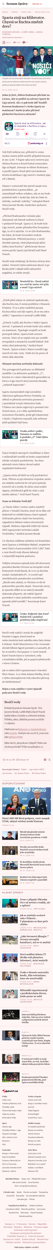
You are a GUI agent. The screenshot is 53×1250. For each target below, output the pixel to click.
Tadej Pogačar (33, 1110)
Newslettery (42, 1239)
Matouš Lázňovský (31, 1001)
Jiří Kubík (39, 909)
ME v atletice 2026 (9, 1137)
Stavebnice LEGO (13, 1209)
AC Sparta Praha (22, 773)
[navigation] (3, 4)
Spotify (13, 733)
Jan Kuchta (7, 773)
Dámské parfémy (28, 1209)
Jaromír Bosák (11, 32)
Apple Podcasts (38, 729)
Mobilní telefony (36, 1205)
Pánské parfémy (25, 1216)
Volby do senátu (8, 1114)
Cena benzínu (33, 1182)
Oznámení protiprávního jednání (25, 1233)
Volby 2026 (6, 1100)
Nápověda (42, 1224)
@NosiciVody (15, 737)
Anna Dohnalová (30, 983)
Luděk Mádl (28, 32)
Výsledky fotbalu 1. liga (11, 1130)
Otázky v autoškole (35, 1167)
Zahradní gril (22, 1199)
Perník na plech (34, 1144)
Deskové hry (14, 1212)
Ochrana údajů (41, 1227)
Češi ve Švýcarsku (9, 1164)
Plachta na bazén (30, 1192)
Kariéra (32, 1224)
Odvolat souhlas (13, 1242)
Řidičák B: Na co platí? (37, 1164)
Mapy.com (25, 1179)
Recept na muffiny (35, 1130)
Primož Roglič (33, 1114)
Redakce (18, 1227)
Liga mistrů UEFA (36, 769)
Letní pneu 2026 (34, 1153)
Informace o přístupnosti (25, 1230)
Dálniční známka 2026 (37, 1157)
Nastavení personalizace (34, 1242)
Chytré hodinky (36, 1212)
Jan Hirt (31, 1107)
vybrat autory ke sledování (11, 37)
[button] (26, 61)
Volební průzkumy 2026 (11, 1103)
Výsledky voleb (8, 1107)
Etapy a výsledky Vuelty (37, 1103)
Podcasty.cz (24, 729)
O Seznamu (21, 1224)
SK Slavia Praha (39, 773)
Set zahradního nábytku (35, 1195)
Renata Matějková (31, 931)
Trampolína (43, 1192)
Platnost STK (33, 1171)
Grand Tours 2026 (35, 1117)
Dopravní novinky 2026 (37, 1160)
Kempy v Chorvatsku (10, 1153)
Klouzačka (20, 1195)
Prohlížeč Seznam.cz (17, 1236)
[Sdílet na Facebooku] (45, 759)
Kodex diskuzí (28, 1239)
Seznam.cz (37, 4)
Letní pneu (41, 1209)
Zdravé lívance (34, 1133)
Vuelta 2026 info (34, 1100)
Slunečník (10, 1195)
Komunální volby (9, 1117)
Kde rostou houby (19, 1182)
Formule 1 (6, 1141)
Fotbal (23, 769)
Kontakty (8, 1227)
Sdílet (18, 42)
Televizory (24, 1212)
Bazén (19, 1192)
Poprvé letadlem (8, 1157)
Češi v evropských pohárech (26, 1186)
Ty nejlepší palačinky (36, 1126)
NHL (4, 1144)
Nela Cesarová (29, 947)
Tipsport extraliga (9, 1133)
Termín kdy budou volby (11, 1110)
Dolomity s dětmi (9, 1171)
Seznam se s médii (11, 1239)
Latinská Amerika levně (11, 1167)
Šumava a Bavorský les (11, 1160)
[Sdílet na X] (49, 759)
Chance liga (7, 1126)
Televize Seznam (36, 1236)
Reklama (28, 1227)
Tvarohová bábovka (35, 1137)
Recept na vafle (34, 1141)
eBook (8, 42)
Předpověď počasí (39, 1179)
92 (27, 42)
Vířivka (32, 1199)
